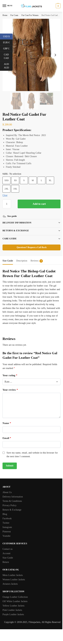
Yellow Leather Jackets (13, 605)
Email (7, 438)
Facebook (7, 518)
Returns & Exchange (16, 226)
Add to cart (39, 203)
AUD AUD (8, 66)
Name (7, 423)
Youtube (6, 536)
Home (5, 15)
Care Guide (10, 234)
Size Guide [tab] (8, 257)
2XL (7, 189)
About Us (7, 492)
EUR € (8, 42)
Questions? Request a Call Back (30, 243)
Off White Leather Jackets (15, 601)
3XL (15, 189)
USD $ (8, 36)
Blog (5, 514)
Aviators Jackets (10, 583)
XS (15, 180)
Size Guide (8, 557)
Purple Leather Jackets (13, 614)
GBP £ (8, 48)
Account (6, 553)
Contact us (7, 549)
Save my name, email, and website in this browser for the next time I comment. (32, 454)
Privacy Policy (9, 505)
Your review (10, 389)
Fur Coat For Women (30, 15)
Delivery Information (17, 218)
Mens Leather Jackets (13, 575)
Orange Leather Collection (15, 597)
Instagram (7, 527)
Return (6, 562)
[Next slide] (55, 55)
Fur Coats (14, 15)
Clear (5, 195)
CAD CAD (8, 56)
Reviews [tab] (36, 257)
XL (50, 180)
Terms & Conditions (12, 501)
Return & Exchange (12, 509)
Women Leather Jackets (14, 579)
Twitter (6, 522)
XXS (6, 180)
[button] (57, 6)
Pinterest (7, 531)
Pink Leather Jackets (12, 610)
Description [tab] (21, 257)
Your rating (10, 375)
